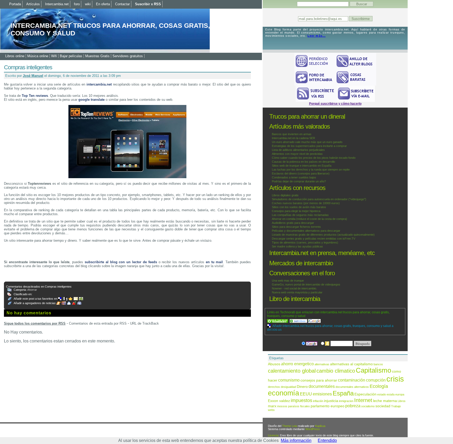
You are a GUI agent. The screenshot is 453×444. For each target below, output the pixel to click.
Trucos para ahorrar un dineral (307, 116)
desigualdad (288, 386)
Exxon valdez (279, 401)
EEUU (306, 394)
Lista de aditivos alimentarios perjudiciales (298, 149)
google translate (91, 100)
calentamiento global (292, 371)
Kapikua (320, 425)
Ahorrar (32, 289)
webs (271, 409)
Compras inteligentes (28, 67)
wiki (88, 4)
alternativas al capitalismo (351, 364)
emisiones (322, 394)
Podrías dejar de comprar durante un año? (299, 181)
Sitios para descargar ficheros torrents (296, 226)
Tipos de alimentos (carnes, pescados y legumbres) (305, 242)
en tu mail (214, 262)
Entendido (327, 440)
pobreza (352, 405)
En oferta (103, 4)
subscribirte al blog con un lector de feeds (121, 262)
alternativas (322, 364)
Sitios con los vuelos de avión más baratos (299, 207)
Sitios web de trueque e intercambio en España (301, 165)
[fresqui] (69, 303)
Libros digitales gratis (285, 195)
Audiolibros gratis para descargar (293, 222)
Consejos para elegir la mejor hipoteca (296, 211)
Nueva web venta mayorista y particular (297, 292)
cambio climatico (335, 371)
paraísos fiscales (299, 406)
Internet (363, 400)
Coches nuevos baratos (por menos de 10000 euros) (306, 203)
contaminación (351, 380)
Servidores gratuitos (127, 56)
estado (381, 394)
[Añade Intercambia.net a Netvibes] (299, 321)
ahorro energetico (297, 363)
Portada (15, 4)
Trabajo (396, 406)
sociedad (382, 406)
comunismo (289, 380)
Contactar (122, 4)
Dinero (302, 387)
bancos (378, 364)
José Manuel (33, 76)
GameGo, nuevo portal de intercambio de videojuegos (306, 284)
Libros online (14, 56)
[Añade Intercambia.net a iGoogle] (314, 321)
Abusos (274, 364)
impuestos (301, 400)
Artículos (33, 4)
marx (272, 406)
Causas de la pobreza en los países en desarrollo (303, 161)
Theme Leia (289, 425)
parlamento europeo (327, 406)
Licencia (273, 435)
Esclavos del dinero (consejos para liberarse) (301, 173)
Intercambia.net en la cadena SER (293, 138)
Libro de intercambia (294, 298)
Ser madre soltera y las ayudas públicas (297, 246)
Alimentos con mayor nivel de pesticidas (297, 153)
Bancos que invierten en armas (291, 134)
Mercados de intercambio (301, 263)
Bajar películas (71, 56)
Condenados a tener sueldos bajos (294, 177)
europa (399, 394)
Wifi (54, 56)
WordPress (312, 429)
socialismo (368, 406)
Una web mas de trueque (288, 280)
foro (77, 4)
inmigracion (346, 401)
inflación (318, 401)
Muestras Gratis (97, 56)
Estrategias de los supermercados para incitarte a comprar (309, 145)
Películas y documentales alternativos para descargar (306, 230)
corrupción (376, 380)
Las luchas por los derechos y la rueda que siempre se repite (311, 169)
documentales (322, 386)
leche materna (385, 401)
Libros (402, 401)
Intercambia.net (57, 4)
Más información (296, 440)
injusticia (331, 401)
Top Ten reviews (35, 96)
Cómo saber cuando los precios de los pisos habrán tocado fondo (313, 157)
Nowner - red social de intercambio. (294, 288)
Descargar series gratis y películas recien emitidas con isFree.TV (313, 238)
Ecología (379, 386)
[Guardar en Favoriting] (81, 298)
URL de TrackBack (144, 323)
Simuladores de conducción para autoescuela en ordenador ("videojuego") (319, 199)
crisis (395, 378)
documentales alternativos (352, 386)
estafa (391, 394)
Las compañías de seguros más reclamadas (300, 214)
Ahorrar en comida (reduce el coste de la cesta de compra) (309, 218)
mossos (282, 406)
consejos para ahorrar (318, 380)
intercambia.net (99, 84)
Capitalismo (373, 370)
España (343, 393)
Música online (37, 56)
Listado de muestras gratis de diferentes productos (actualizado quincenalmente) (323, 234)
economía (283, 393)
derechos (274, 386)
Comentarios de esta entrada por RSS (98, 323)
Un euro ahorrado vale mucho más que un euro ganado (307, 142)
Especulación (365, 394)
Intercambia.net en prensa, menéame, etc (322, 252)
